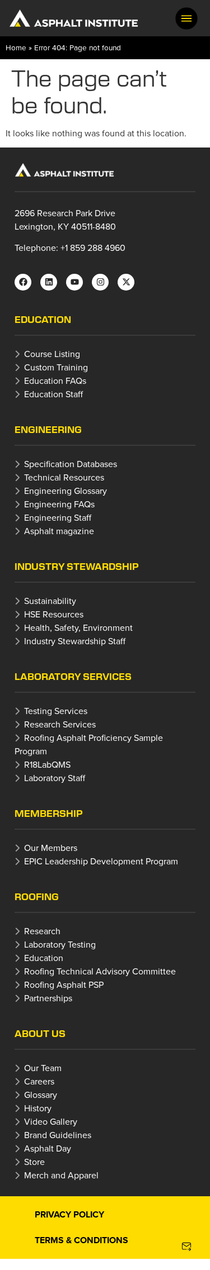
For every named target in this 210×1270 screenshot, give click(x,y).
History (38, 1108)
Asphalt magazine (59, 531)
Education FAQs (55, 380)
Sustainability (50, 600)
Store (34, 1161)
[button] (186, 18)
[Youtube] (74, 282)
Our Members (50, 847)
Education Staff (53, 394)
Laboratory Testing (60, 944)
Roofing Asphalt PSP (64, 984)
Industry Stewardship (77, 566)
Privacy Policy (69, 1214)
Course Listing (52, 354)
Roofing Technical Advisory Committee (100, 971)
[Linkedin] (48, 282)
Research (42, 931)
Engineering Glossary (65, 490)
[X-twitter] (126, 282)
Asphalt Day (47, 1148)
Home (16, 47)
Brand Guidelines (57, 1135)
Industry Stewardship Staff (74, 641)
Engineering (48, 429)
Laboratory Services (73, 676)
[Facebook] (23, 282)
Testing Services (55, 711)
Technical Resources (64, 477)
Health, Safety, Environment (78, 627)
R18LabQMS (47, 764)
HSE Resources (53, 614)
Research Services (60, 724)
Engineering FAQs (59, 504)
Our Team (43, 1068)
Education (43, 319)
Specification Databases (70, 464)
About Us (40, 1033)
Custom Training (56, 367)
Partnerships (48, 998)
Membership (49, 813)
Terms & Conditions (81, 1240)
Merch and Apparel (61, 1175)
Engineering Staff (57, 517)
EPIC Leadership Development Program (101, 861)
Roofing (37, 896)
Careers (39, 1081)
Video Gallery (50, 1121)
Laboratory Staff (54, 778)
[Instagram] (100, 282)
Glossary (40, 1094)
